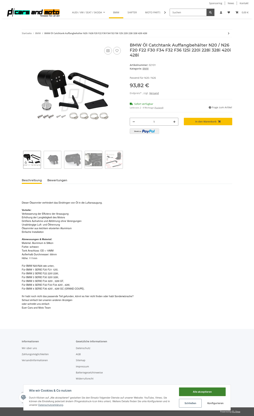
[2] (144, 131)
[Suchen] (210, 12)
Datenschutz (83, 348)
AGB (78, 354)
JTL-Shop (236, 411)
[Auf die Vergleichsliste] (108, 50)
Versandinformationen (35, 360)
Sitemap (80, 360)
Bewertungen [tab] (57, 180)
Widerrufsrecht (84, 378)
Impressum (82, 366)
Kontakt (244, 3)
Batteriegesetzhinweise (89, 372)
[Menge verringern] (134, 121)
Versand (154, 93)
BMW (146, 68)
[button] (221, 12)
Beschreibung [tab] (32, 180)
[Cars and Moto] (33, 12)
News (231, 3)
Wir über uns (29, 348)
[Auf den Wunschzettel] (117, 50)
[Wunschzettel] (229, 12)
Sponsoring (215, 3)
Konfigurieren (215, 403)
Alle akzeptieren (202, 391)
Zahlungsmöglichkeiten (35, 354)
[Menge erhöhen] (174, 121)
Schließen (190, 403)
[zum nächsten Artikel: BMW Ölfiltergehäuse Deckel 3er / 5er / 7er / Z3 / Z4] (228, 33)
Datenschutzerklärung (50, 404)
